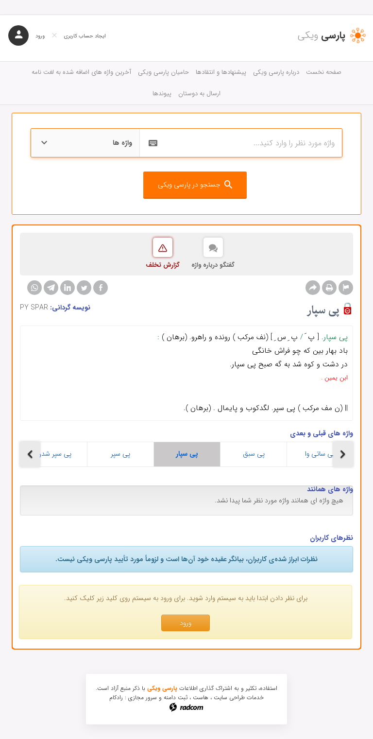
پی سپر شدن (53, 453)
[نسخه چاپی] (329, 287)
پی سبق (254, 453)
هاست (200, 697)
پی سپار (187, 453)
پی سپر (120, 453)
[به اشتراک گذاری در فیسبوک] (100, 287)
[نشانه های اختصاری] (346, 287)
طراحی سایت (229, 697)
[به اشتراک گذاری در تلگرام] (51, 287)
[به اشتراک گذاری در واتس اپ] (34, 287)
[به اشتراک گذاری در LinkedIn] (67, 287)
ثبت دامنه (175, 697)
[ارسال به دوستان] (312, 287)
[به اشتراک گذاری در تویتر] (84, 287)
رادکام (116, 697)
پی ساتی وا (320, 453)
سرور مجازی (142, 697)
